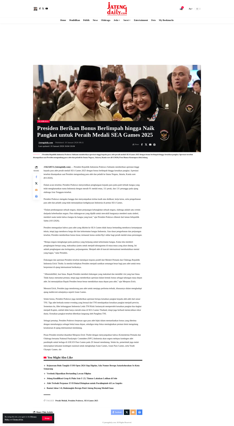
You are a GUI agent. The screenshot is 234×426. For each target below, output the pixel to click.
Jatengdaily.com (45, 142)
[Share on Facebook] (142, 144)
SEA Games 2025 (91, 401)
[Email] (150, 144)
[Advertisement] (117, 43)
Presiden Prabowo (75, 401)
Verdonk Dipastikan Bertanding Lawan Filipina (69, 373)
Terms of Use (18, 420)
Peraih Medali (61, 401)
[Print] (154, 144)
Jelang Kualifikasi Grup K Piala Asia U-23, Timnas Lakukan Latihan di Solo (82, 378)
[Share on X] (146, 144)
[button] (47, 418)
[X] (43, 8)
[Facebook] (40, 8)
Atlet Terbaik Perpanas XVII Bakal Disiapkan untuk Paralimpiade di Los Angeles (84, 383)
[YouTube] (47, 8)
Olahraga (43, 121)
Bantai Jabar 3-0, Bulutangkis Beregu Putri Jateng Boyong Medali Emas (80, 388)
